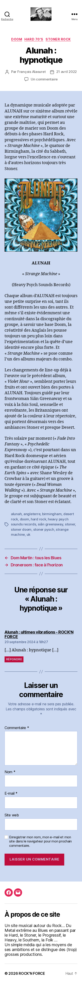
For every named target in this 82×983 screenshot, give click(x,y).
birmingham (52, 514)
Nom (10, 772)
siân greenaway (50, 524)
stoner (70, 524)
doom (24, 519)
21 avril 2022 (66, 71)
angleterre (31, 514)
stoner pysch (43, 529)
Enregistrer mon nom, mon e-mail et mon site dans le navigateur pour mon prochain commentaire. (40, 841)
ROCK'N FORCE (32, 973)
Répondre (14, 659)
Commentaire (17, 728)
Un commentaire (44, 79)
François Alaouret (31, 71)
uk (29, 534)
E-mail (11, 793)
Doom (16, 39)
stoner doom (21, 529)
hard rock (38, 519)
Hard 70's (33, 39)
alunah (16, 514)
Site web (12, 815)
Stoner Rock (58, 39)
